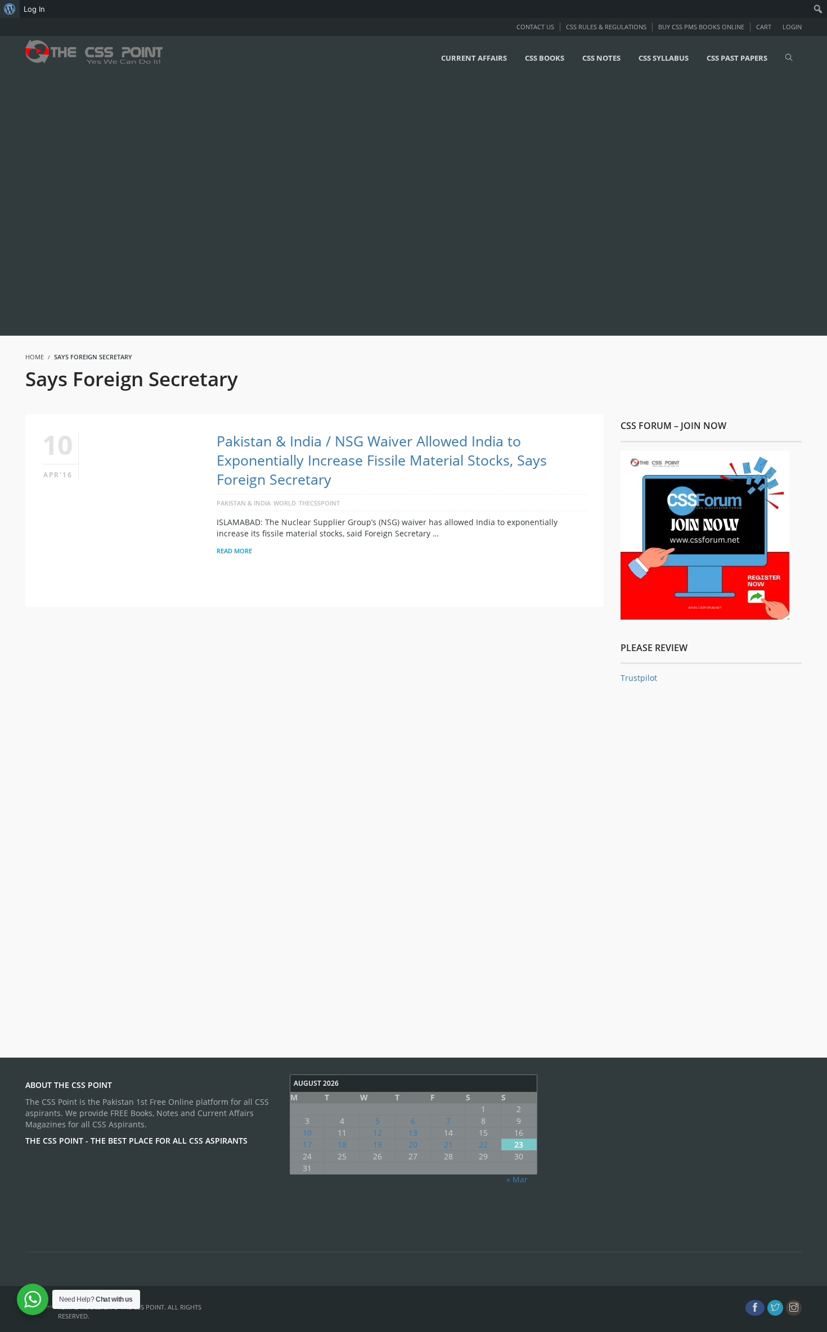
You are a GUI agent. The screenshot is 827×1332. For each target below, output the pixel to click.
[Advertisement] (337, 206)
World (284, 503)
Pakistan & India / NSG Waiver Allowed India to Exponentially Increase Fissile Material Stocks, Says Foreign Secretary (382, 460)
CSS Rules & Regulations (606, 26)
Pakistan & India (244, 503)
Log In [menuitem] (34, 8)
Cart (763, 26)
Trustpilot (639, 677)
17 (307, 1144)
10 (307, 1132)
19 (377, 1144)
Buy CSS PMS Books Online (701, 26)
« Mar (517, 1179)
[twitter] (775, 1308)
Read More (234, 551)
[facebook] (755, 1308)
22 (483, 1144)
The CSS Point (142, 1307)
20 (412, 1144)
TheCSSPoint (319, 503)
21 (448, 1144)
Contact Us (535, 26)
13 (412, 1132)
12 (377, 1132)
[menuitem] (10, 9)
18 (342, 1144)
